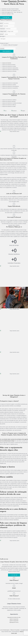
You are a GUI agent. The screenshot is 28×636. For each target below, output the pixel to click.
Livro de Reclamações (4, 630)
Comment (2, 48)
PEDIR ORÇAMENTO (7, 51)
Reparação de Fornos (14, 622)
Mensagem (2, 36)
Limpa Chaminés (10, 162)
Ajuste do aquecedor (14, 619)
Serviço (2, 34)
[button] (2, 111)
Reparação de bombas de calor (14, 617)
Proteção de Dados (4, 43)
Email (1, 26)
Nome (1, 23)
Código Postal (3, 31)
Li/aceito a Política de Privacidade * (11, 45)
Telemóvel (2, 28)
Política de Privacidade (14, 630)
